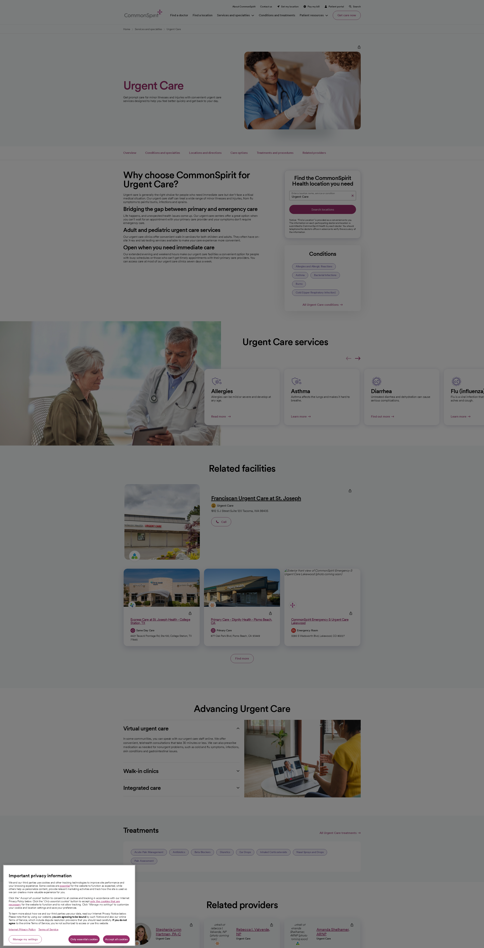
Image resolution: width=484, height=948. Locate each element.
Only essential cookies (84, 939)
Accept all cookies (116, 939)
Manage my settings (25, 939)
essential (65, 885)
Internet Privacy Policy (22, 929)
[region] (69, 905)
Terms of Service (48, 929)
